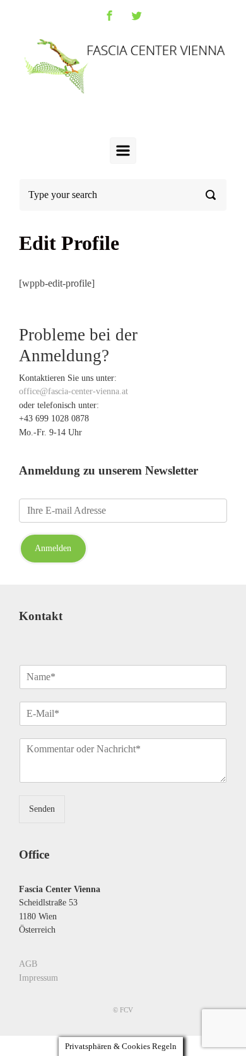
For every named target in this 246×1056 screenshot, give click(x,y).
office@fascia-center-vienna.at (73, 391)
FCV (126, 1010)
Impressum (38, 977)
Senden (42, 809)
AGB (28, 964)
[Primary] (123, 150)
